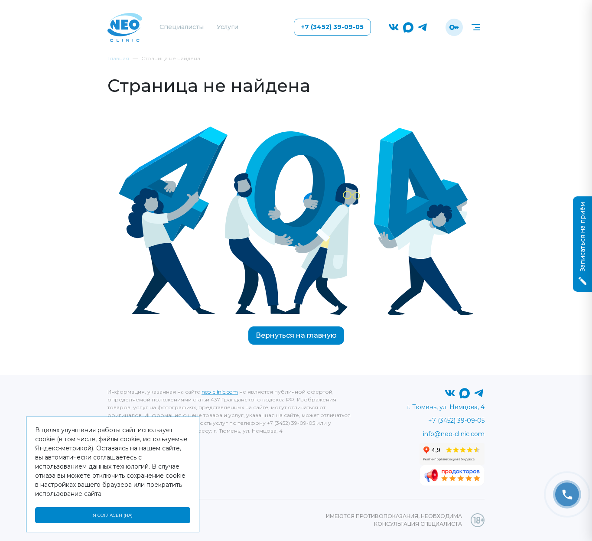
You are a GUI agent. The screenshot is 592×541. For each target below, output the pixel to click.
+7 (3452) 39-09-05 (332, 27)
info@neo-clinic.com (454, 434)
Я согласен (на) (113, 515)
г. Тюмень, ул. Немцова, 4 (446, 407)
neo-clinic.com (220, 391)
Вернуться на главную (296, 335)
